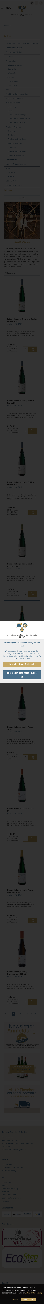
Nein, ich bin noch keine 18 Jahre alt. (22, 675)
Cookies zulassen (28, 1299)
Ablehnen (15, 1299)
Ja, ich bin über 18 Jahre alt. (22, 664)
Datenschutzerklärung (33, 1293)
